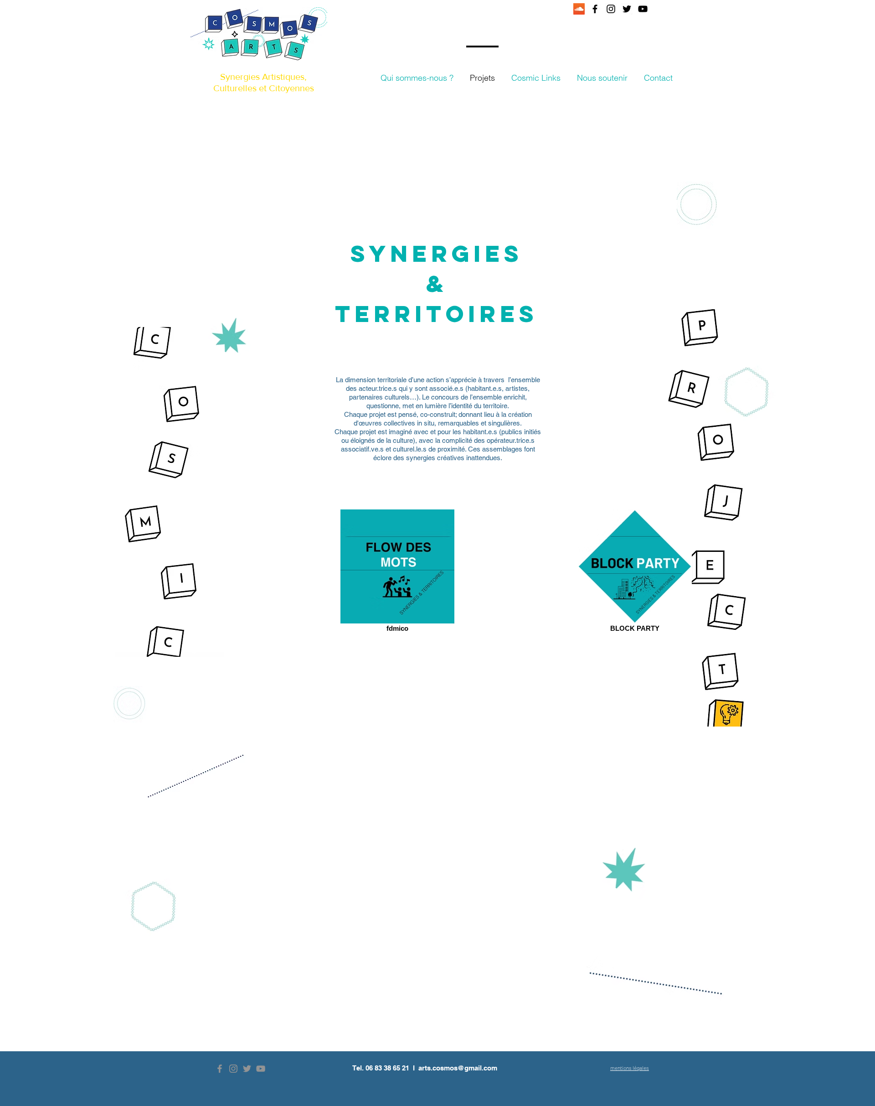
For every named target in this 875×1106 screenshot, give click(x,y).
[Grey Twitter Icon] (247, 1068)
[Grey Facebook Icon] (219, 1068)
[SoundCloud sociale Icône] (579, 9)
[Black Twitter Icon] (627, 9)
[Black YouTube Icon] (643, 9)
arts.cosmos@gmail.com (457, 1068)
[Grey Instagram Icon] (233, 1068)
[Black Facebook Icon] (595, 9)
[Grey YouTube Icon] (260, 1068)
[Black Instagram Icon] (611, 9)
